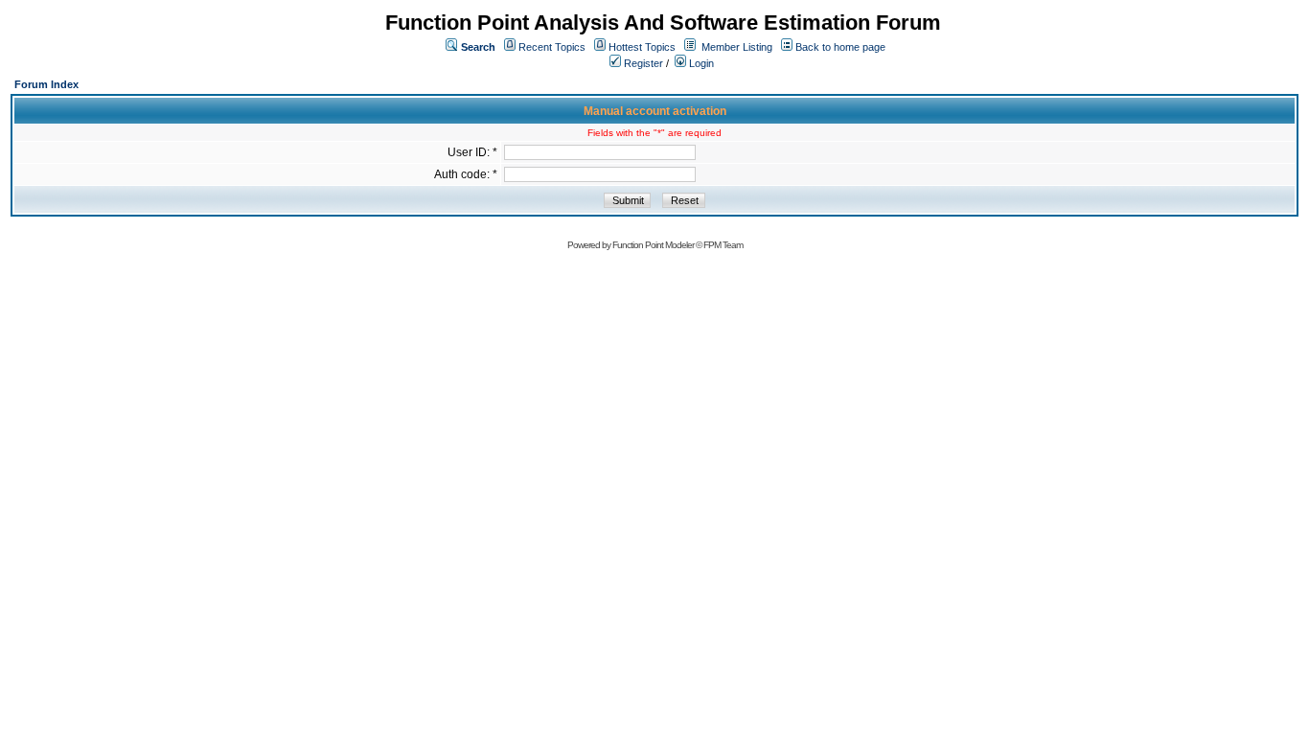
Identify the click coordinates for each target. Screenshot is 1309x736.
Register (642, 63)
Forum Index (46, 84)
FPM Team (723, 245)
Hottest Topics (642, 47)
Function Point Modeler (653, 245)
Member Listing (736, 47)
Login (700, 63)
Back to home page (840, 47)
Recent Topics (552, 47)
